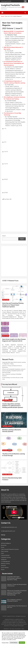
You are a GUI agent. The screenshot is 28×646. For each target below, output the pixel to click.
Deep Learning (4, 551)
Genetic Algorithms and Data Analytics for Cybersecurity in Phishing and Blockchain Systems (12, 405)
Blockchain (3, 545)
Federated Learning (6, 557)
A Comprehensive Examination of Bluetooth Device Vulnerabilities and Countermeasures (14, 63)
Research (3, 565)
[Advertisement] (14, 215)
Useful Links (13, 16)
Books (2, 547)
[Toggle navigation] (2, 12)
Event (2, 553)
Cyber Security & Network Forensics (10, 549)
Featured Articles (13, 12)
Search (4, 235)
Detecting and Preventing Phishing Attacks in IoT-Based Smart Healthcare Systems (13, 304)
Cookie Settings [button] (13, 642)
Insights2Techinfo (10, 5)
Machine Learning (7, 400)
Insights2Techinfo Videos (13, 30)
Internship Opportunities (14, 21)
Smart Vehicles (5, 567)
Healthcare (6, 299)
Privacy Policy (5, 642)
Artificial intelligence (6, 543)
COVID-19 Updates (14, 26)
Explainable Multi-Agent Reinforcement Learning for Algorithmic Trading (14, 578)
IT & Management (5, 561)
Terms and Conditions (14, 35)
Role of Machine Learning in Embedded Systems (14, 600)
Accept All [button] (22, 642)
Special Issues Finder (14, 40)
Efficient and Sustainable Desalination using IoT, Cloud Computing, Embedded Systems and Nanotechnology (13, 370)
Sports (2, 569)
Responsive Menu (25, 1)
